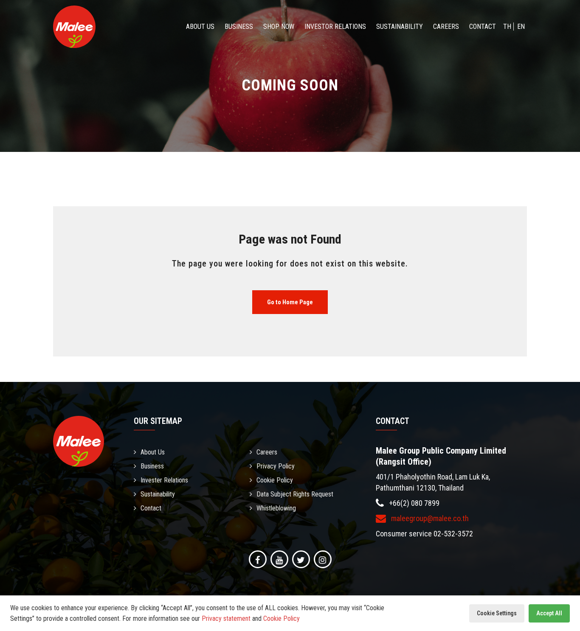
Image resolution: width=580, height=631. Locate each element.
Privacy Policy (275, 466)
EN (521, 26)
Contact (482, 26)
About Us (200, 26)
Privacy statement (226, 618)
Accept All (549, 613)
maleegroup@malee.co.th (429, 518)
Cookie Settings (497, 613)
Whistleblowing (276, 508)
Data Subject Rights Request (294, 494)
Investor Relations (335, 26)
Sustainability (399, 26)
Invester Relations (164, 480)
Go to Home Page (290, 302)
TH (507, 26)
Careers (446, 26)
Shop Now (278, 26)
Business (239, 26)
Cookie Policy (274, 480)
